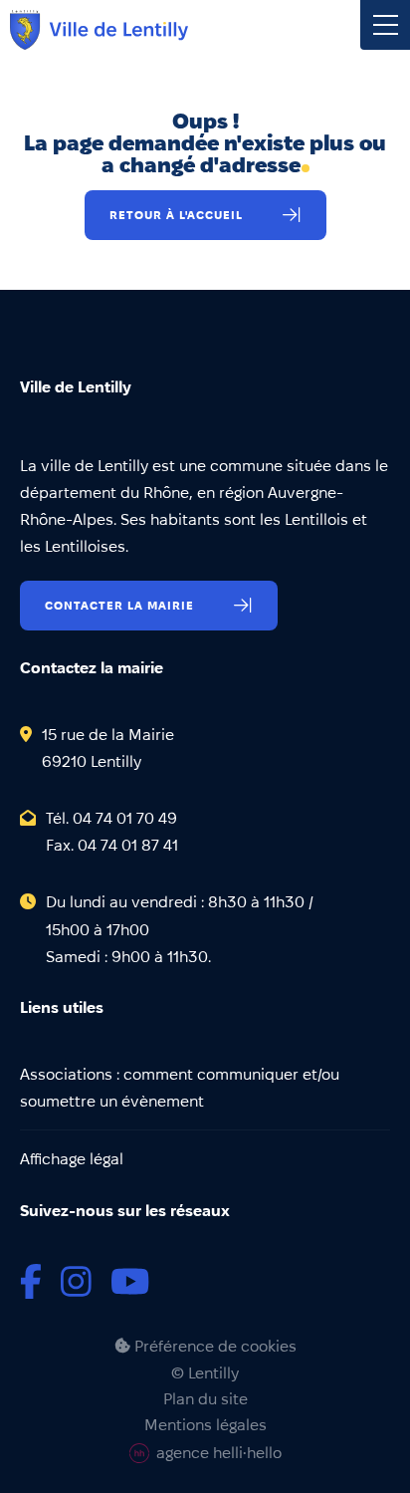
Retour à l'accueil (176, 214)
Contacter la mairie (119, 605)
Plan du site (205, 1399)
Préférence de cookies (213, 1346)
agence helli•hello (219, 1452)
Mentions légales (205, 1425)
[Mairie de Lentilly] (99, 30)
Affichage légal (71, 1158)
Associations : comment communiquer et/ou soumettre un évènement (179, 1088)
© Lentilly (205, 1373)
